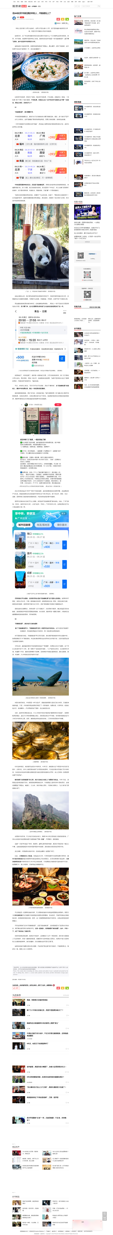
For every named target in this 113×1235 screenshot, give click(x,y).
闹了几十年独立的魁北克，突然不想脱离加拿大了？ (45, 1010)
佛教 (72, 1)
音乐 (93, 307)
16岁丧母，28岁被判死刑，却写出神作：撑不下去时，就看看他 (32, 985)
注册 (88, 1)
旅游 (68, 1)
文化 (65, 1)
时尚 (46, 1)
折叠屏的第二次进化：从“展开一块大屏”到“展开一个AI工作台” (87, 237)
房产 (54, 1)
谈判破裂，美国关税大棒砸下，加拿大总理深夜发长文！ (47, 1067)
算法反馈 (67, 995)
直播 (26, 1)
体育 (42, 1)
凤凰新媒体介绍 (23, 1231)
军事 (61, 1)
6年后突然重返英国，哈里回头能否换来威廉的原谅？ (45, 1077)
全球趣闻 (34, 6)
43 (68, 1028)
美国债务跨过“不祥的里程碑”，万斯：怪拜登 (42, 1097)
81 (68, 1123)
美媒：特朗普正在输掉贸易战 (37, 1000)
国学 (76, 1)
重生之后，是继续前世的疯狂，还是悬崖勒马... (94, 320)
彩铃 (96, 307)
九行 (18, 17)
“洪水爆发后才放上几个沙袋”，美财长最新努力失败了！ (46, 1087)
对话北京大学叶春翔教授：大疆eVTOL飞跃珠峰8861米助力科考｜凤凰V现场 (87, 229)
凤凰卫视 (30, 1)
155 (68, 1072)
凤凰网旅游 (92, 254)
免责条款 (67, 1231)
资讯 (18, 1)
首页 (14, 1)
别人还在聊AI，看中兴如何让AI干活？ (86, 233)
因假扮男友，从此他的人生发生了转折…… (80, 319)
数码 (80, 1)
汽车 (50, 1)
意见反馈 (74, 1231)
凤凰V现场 (78, 202)
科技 (57, 1)
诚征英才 (54, 1231)
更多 (83, 1)
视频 (22, 1)
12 (68, 1049)
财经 (35, 1)
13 (68, 1082)
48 (68, 1102)
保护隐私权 (60, 1231)
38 (68, 1092)
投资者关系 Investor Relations (36, 1231)
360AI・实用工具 (62, 23)
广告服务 (48, 1231)
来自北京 (25, 19)
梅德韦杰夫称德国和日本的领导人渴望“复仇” (42, 1023)
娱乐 (39, 1)
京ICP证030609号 (88, 1231)
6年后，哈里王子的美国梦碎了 (37, 1043)
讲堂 (91, 307)
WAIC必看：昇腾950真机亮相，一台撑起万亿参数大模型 (87, 223)
